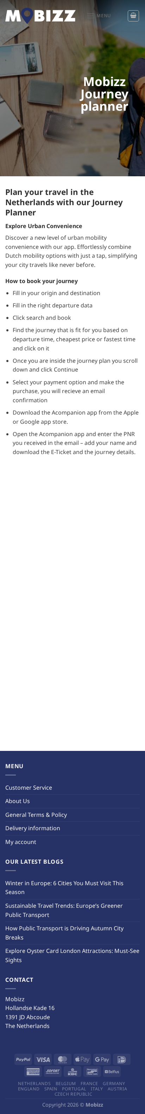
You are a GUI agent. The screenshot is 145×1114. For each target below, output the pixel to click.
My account (20, 842)
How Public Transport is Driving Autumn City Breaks (64, 932)
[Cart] (133, 16)
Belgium (66, 1084)
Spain (50, 1089)
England (28, 1089)
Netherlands (34, 1084)
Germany (114, 1084)
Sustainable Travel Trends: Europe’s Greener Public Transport (64, 910)
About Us (17, 801)
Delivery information (32, 828)
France (89, 1084)
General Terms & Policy (36, 815)
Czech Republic (74, 1094)
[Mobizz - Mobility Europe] (40, 16)
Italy (97, 1089)
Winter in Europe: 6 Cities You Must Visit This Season (64, 887)
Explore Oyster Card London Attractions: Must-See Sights (72, 955)
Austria (117, 1089)
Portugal (74, 1089)
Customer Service (28, 787)
